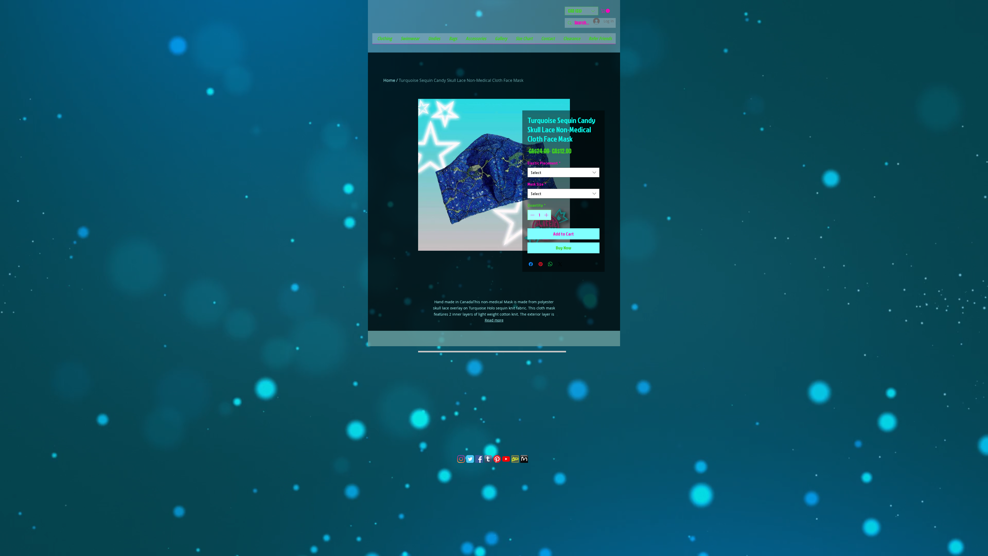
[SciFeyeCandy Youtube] (506, 459)
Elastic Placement (543, 163)
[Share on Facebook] (531, 264)
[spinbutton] (539, 215)
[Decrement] (531, 215)
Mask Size (536, 184)
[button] (581, 11)
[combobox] (563, 172)
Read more (494, 320)
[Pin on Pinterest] (540, 264)
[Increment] (546, 215)
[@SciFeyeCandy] (479, 459)
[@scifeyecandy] (461, 459)
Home (389, 80)
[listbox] (581, 11)
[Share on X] (560, 264)
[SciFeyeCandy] (515, 459)
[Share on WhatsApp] (550, 264)
